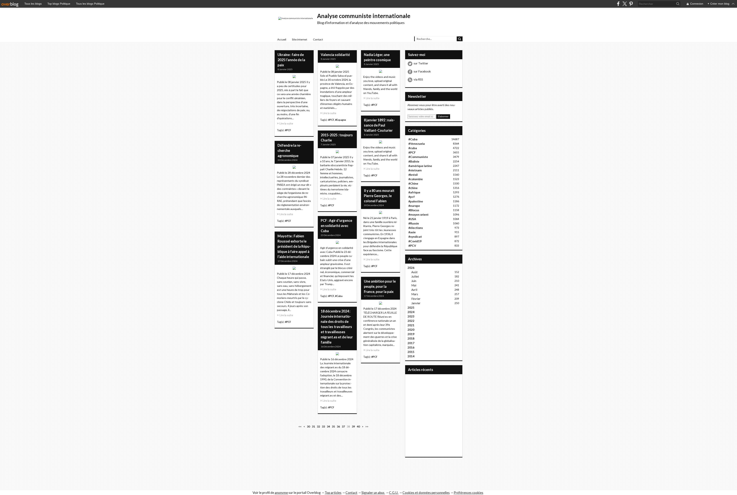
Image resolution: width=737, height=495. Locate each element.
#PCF (288, 130)
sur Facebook (422, 71)
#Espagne (340, 119)
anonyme (281, 493)
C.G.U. (393, 493)
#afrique (414, 192)
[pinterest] (631, 4)
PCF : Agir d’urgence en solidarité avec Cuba (336, 225)
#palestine (415, 201)
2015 (410, 352)
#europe (414, 205)
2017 (410, 343)
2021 (410, 325)
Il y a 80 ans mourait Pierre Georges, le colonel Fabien (379, 195)
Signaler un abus (373, 493)
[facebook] (618, 4)
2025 (410, 307)
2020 (410, 329)
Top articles (333, 493)
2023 (410, 316)
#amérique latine (420, 166)
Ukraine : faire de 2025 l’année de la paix (291, 60)
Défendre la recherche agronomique (289, 150)
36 (338, 426)
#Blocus (413, 210)
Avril (414, 289)
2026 (410, 267)
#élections (415, 227)
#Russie (413, 223)
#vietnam (415, 170)
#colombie (415, 179)
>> (366, 426)
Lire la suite (286, 123)
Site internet (299, 39)
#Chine (413, 183)
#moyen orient (418, 214)
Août (414, 272)
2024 (410, 312)
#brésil (413, 174)
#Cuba (338, 296)
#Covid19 (414, 241)
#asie (412, 232)
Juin (413, 281)
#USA (412, 219)
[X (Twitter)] (624, 4)
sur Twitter (421, 63)
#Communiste (418, 157)
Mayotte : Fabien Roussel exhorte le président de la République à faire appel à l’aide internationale (294, 246)
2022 (410, 320)
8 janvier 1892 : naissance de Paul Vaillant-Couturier (379, 125)
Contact (318, 39)
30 (308, 426)
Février (416, 298)
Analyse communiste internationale (363, 15)
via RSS (418, 79)
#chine (413, 188)
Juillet (415, 276)
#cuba (412, 148)
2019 (410, 334)
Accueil (281, 39)
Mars (414, 294)
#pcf (411, 196)
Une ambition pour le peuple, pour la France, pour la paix (380, 286)
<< (300, 426)
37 (343, 426)
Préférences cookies (468, 493)
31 (313, 426)
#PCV (412, 245)
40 (358, 426)
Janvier (416, 303)
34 (328, 426)
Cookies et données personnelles (426, 493)
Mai (413, 285)
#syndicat (415, 236)
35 (333, 426)
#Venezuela (416, 143)
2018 (410, 338)
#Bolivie (413, 161)
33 (323, 426)
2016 (410, 347)
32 (318, 426)
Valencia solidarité (335, 55)
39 (353, 426)
